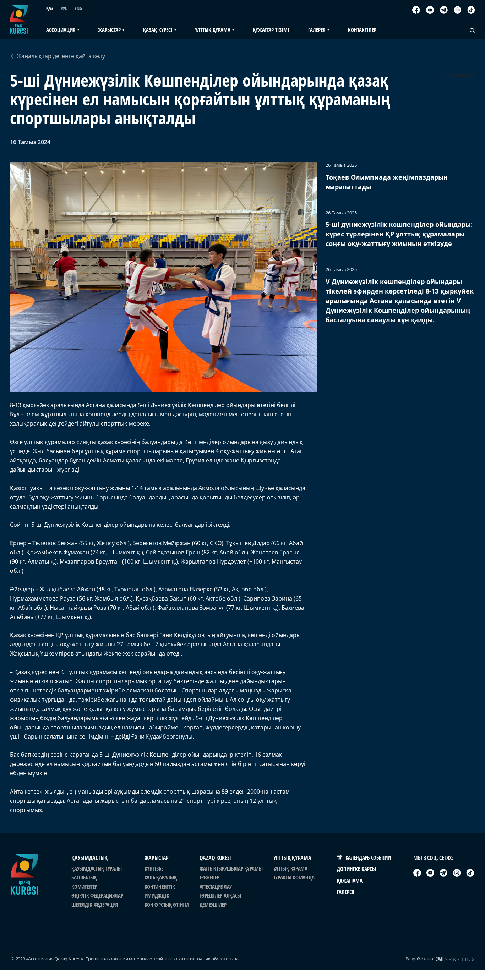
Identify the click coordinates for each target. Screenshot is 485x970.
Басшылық (84, 877)
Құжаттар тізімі (271, 29)
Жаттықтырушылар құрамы (231, 868)
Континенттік (160, 886)
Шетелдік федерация (94, 904)
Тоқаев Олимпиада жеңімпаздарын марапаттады (387, 182)
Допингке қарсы (356, 868)
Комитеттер (84, 886)
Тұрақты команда (294, 877)
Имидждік (157, 895)
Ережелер (209, 877)
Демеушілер (213, 904)
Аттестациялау (216, 886)
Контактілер (362, 29)
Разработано (419, 958)
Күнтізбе (154, 868)
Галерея (345, 891)
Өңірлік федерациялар (97, 895)
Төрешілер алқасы (220, 895)
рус (64, 8)
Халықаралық (161, 877)
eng (78, 8)
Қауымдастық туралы (96, 868)
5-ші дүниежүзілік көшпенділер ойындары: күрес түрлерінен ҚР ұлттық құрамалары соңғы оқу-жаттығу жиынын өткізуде (399, 234)
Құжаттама (350, 880)
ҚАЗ (49, 8)
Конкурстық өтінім (167, 904)
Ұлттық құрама (290, 868)
